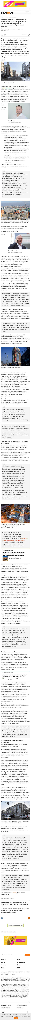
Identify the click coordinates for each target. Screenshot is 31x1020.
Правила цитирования (6, 1005)
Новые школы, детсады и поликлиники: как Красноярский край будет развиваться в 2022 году (14, 904)
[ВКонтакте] (13, 1012)
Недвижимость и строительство (8, 931)
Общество (14, 17)
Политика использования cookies (8, 974)
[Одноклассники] (28, 1012)
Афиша (18, 959)
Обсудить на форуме (16, 925)
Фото (2, 967)
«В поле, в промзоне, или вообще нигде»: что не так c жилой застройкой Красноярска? (14, 675)
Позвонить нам (20, 1007)
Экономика (8, 17)
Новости (3, 959)
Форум (18, 965)
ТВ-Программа (21, 962)
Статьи (3, 17)
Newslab (13, 892)
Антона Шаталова (6, 88)
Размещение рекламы (5, 1007)
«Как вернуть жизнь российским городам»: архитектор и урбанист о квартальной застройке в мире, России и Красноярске (14, 554)
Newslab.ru (2, 35)
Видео (18, 967)
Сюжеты (3, 965)
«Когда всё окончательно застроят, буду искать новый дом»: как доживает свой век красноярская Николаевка (15, 910)
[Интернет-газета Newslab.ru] (7, 12)
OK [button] (16, 1018)
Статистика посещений (22, 1005)
